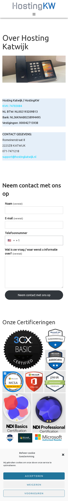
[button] (63, 454)
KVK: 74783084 (12, 105)
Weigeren (34, 484)
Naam (13, 203)
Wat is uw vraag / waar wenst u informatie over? (31, 251)
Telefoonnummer (16, 232)
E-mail (14, 218)
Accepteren (34, 476)
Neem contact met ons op (34, 295)
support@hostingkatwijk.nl (19, 156)
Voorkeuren (34, 493)
